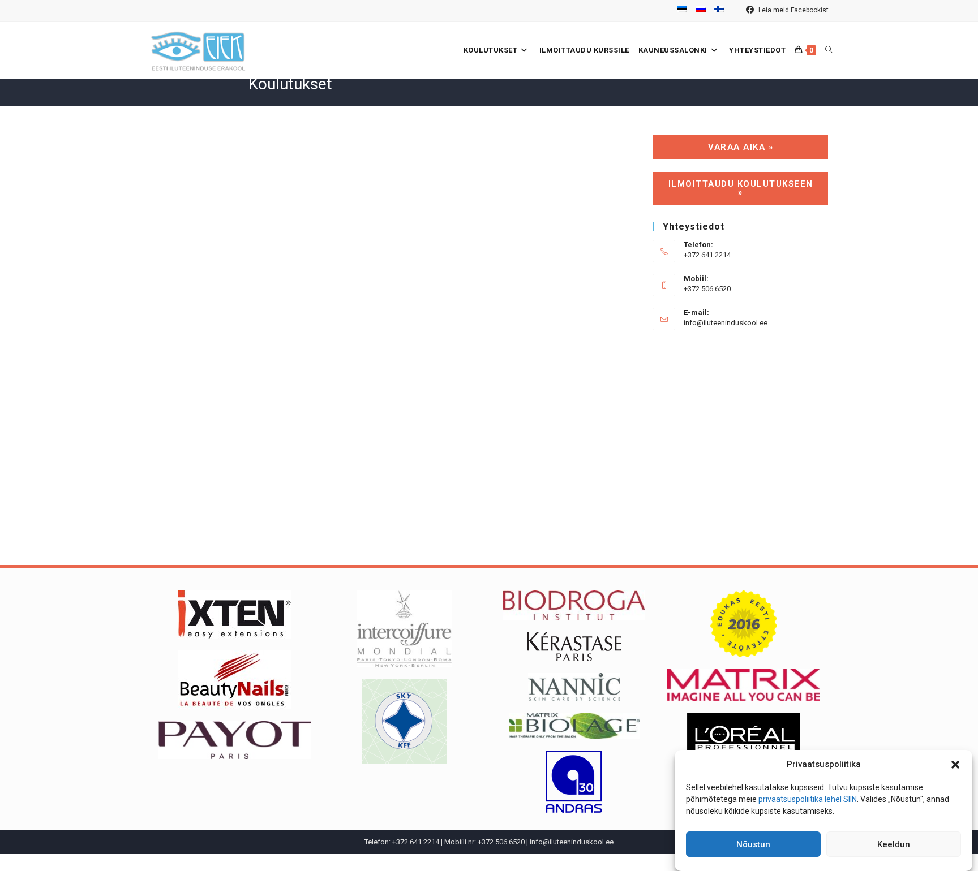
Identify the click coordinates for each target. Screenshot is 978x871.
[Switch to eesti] (682, 11)
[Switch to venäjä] (701, 11)
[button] (955, 764)
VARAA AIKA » (740, 147)
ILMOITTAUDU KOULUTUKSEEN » (740, 188)
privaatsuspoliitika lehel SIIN (807, 799)
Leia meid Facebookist (793, 10)
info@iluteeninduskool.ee (725, 322)
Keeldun (893, 844)
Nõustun (753, 844)
